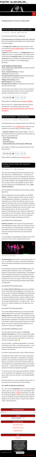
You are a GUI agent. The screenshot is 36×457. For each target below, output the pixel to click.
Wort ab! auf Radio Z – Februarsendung (15, 117)
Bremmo (14, 32)
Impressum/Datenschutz (27, 455)
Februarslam (8, 50)
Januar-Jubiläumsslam (17, 48)
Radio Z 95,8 (26, 157)
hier (18, 390)
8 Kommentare (23, 32)
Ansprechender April (18, 427)
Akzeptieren (20, 453)
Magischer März (18, 430)
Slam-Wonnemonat (18, 424)
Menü (34, 14)
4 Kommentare (25, 120)
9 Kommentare (20, 169)
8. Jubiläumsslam (20, 126)
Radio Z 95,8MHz (27, 101)
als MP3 (18, 392)
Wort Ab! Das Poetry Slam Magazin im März (16, 29)
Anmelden (18, 438)
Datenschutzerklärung (19, 451)
